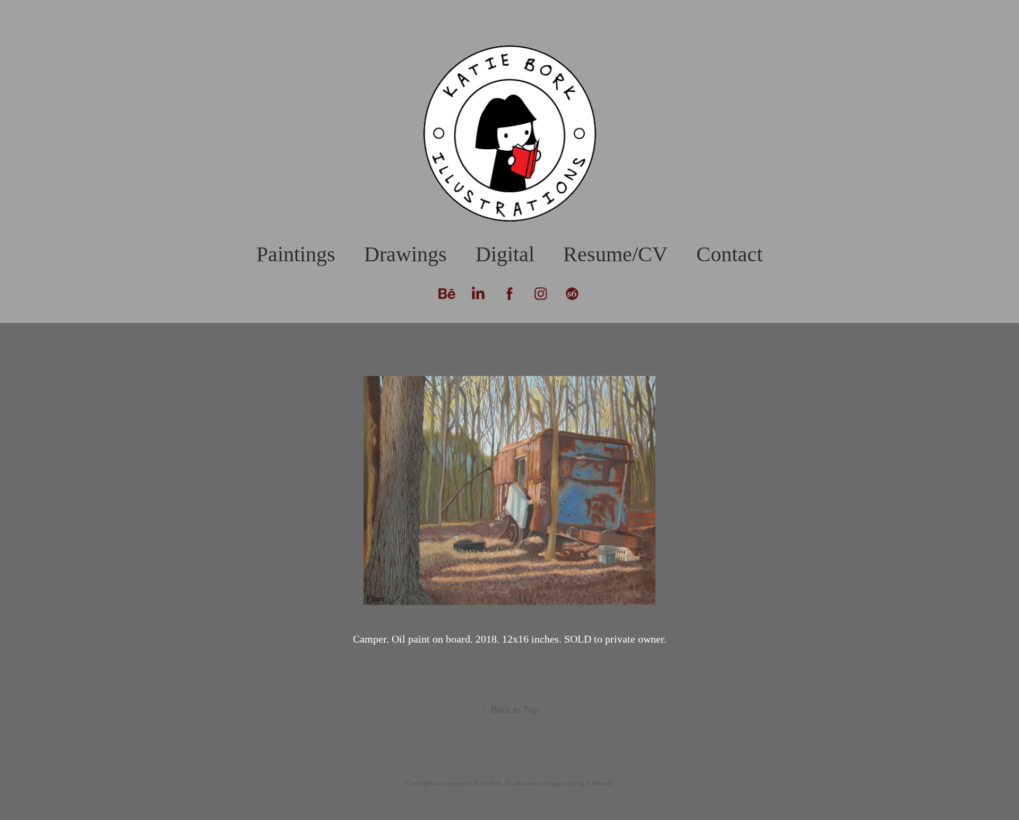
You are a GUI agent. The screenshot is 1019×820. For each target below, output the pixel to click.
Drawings (405, 254)
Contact (729, 254)
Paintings (295, 254)
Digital (505, 254)
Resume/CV (615, 254)
